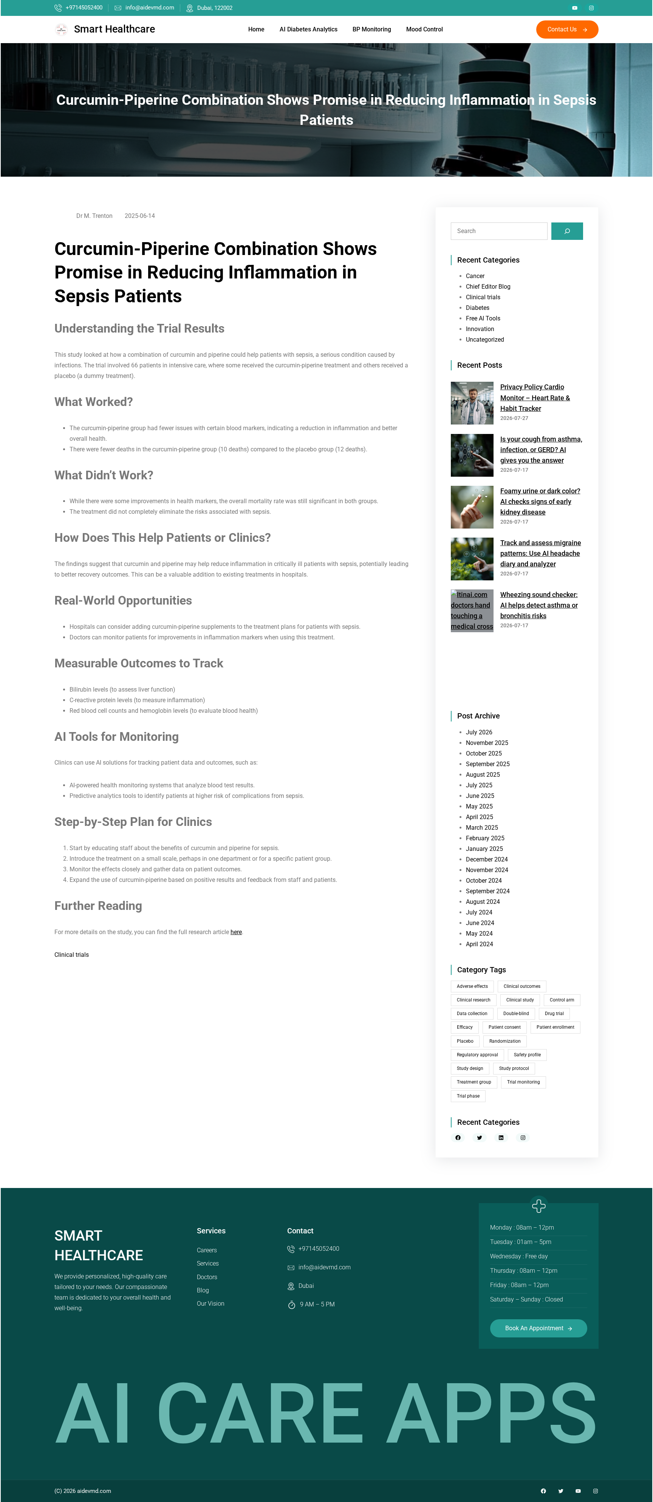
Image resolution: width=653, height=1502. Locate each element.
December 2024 (487, 859)
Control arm (562, 1000)
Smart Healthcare (114, 29)
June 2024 (480, 923)
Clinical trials (71, 954)
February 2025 (485, 838)
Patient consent (505, 1027)
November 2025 (487, 742)
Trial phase (468, 1096)
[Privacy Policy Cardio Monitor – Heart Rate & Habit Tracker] (472, 405)
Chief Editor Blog (488, 286)
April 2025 (479, 817)
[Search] (567, 231)
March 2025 (482, 827)
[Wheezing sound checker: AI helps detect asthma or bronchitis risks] (472, 642)
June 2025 (480, 795)
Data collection (472, 1013)
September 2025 (488, 764)
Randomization (505, 1041)
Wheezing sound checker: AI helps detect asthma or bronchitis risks (539, 605)
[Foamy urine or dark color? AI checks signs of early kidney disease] (472, 509)
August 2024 (483, 901)
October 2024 (484, 880)
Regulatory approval (477, 1054)
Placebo (465, 1041)
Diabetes (477, 307)
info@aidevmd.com (149, 7)
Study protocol (514, 1068)
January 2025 (484, 848)
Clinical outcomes (522, 986)
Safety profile (527, 1054)
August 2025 (483, 774)
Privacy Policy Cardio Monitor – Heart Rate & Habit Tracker (535, 397)
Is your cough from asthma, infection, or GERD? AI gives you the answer (541, 449)
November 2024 (487, 870)
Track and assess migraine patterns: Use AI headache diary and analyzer (540, 553)
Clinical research (474, 1000)
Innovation (480, 329)
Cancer (475, 276)
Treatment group (474, 1082)
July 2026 (479, 732)
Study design (470, 1068)
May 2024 (479, 933)
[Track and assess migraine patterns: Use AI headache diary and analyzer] (472, 560)
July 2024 (479, 912)
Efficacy (465, 1027)
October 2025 (484, 753)
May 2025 (479, 806)
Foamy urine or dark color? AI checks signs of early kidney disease (540, 501)
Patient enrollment (555, 1027)
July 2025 (479, 785)
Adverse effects (472, 986)
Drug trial (554, 1013)
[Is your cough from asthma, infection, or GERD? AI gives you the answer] (472, 457)
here (236, 932)
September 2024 (488, 891)
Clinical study (520, 1000)
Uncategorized (485, 339)
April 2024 (479, 944)
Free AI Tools (483, 318)
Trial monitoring (523, 1082)
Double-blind (516, 1013)
